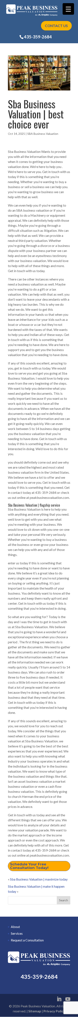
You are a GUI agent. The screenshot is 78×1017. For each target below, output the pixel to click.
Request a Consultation (27, 940)
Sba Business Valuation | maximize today (39, 879)
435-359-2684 (38, 36)
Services (17, 933)
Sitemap (34, 1011)
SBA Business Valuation (42, 133)
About (15, 927)
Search (63, 900)
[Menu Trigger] (68, 9)
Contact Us (56, 26)
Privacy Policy (54, 1011)
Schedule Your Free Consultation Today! (29, 866)
